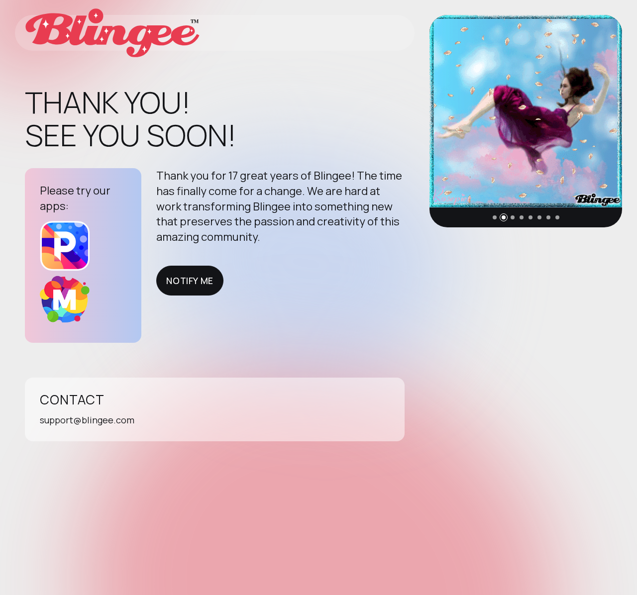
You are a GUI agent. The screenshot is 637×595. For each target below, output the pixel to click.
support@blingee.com (87, 420)
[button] (495, 217)
